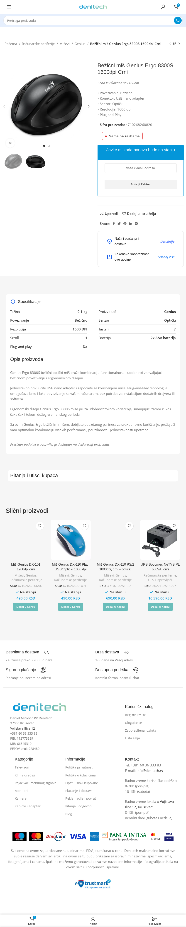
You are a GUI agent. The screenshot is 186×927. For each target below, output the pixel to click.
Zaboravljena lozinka (140, 730)
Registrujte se (135, 715)
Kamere (21, 798)
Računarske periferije (39, 43)
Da (85, 346)
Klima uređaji (25, 775)
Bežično (81, 320)
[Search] (178, 20)
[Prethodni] (170, 44)
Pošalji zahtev (140, 184)
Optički (170, 320)
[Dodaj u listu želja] (40, 526)
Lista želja (132, 738)
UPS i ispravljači (160, 580)
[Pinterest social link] (125, 224)
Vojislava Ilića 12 (22, 728)
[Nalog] (163, 6)
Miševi (65, 43)
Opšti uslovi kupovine (81, 783)
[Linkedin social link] (130, 224)
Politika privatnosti (79, 767)
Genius (80, 43)
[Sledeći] (179, 44)
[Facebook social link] (113, 224)
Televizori (22, 767)
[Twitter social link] (119, 224)
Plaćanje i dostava (79, 790)
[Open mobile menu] (9, 6)
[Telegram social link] (136, 224)
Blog (68, 814)
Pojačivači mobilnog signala (35, 783)
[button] (25, 607)
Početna (11, 43)
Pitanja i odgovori (78, 806)
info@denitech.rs (150, 770)
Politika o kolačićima (80, 775)
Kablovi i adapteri (28, 806)
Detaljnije (167, 241)
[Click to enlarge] (10, 143)
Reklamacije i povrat (80, 798)
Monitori (21, 790)
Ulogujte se (133, 722)
